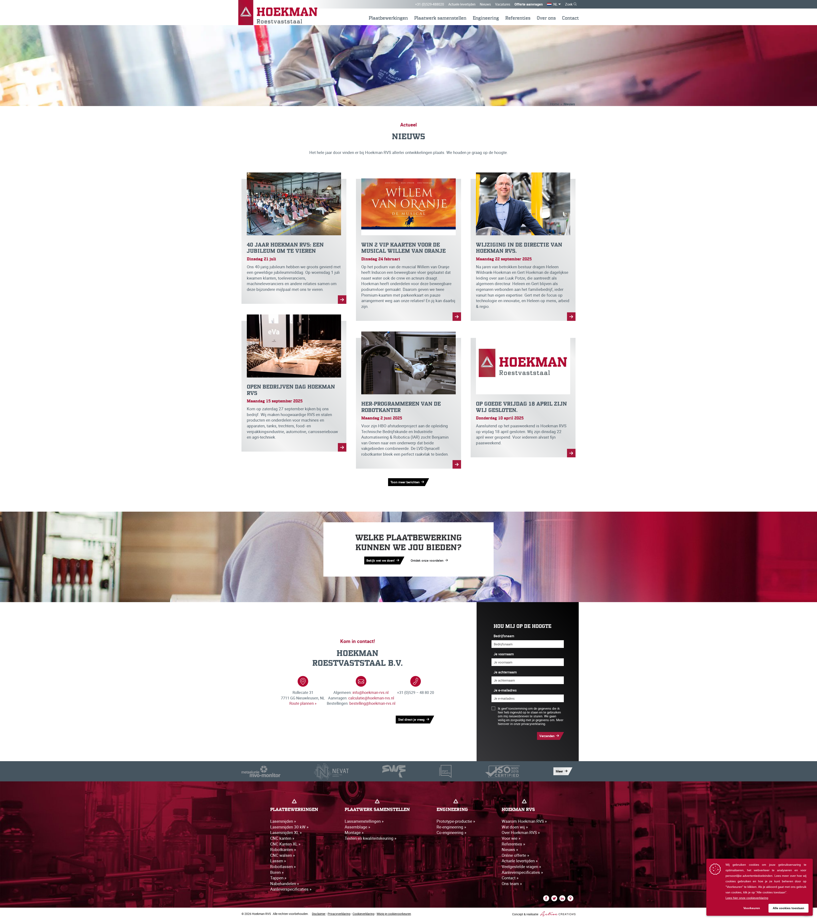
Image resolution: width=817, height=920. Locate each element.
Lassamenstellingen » (364, 821)
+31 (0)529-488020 (429, 4)
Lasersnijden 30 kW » (289, 827)
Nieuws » (510, 849)
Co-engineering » (451, 832)
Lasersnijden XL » (286, 832)
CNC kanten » (282, 838)
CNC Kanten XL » (285, 844)
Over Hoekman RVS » (521, 832)
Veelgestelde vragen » (521, 866)
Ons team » (512, 883)
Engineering (486, 18)
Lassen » (278, 861)
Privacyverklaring (339, 914)
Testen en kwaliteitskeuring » (370, 838)
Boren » (277, 872)
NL (555, 4)
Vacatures (502, 4)
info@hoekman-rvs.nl (371, 692)
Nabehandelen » (284, 883)
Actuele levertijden (462, 4)
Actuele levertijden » (520, 861)
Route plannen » (302, 703)
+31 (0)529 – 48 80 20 (415, 692)
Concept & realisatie (525, 914)
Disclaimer (319, 914)
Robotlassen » (283, 866)
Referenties (517, 18)
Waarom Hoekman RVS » (524, 821)
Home (554, 104)
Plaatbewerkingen (388, 18)
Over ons (546, 18)
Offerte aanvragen (528, 4)
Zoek (569, 4)
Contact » (510, 878)
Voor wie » (511, 838)
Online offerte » (515, 855)
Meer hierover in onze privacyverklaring (530, 722)
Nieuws (485, 4)
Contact (570, 18)
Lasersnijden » (283, 821)
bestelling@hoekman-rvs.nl (372, 703)
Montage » (354, 832)
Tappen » (278, 878)
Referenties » (513, 844)
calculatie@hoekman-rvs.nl (371, 697)
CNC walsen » (282, 855)
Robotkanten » (283, 849)
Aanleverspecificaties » (290, 889)
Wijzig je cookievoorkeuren (394, 914)
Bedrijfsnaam (504, 636)
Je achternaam (505, 672)
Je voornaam (504, 654)
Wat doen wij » (515, 827)
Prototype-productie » (456, 821)
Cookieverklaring (363, 914)
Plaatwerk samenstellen (440, 18)
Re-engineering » (451, 827)
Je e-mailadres (505, 690)
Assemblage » (357, 827)
